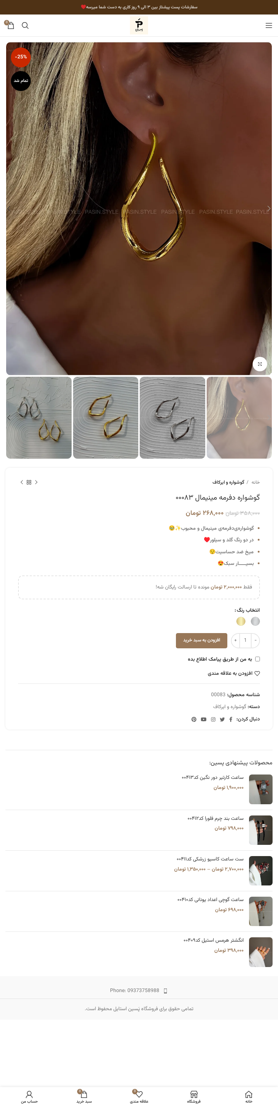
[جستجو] (25, 25)
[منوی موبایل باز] (269, 25)
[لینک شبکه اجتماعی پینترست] (194, 719)
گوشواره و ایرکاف (228, 482)
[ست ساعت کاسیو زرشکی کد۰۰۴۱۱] (261, 870)
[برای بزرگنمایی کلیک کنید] (260, 364)
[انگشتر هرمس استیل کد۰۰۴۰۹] (261, 952)
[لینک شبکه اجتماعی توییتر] (222, 719)
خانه (255, 482)
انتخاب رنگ (248, 611)
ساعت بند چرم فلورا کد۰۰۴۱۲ (216, 819)
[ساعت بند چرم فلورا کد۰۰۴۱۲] (261, 830)
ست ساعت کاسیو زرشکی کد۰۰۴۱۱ (210, 859)
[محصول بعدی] (21, 482)
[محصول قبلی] (36, 482)
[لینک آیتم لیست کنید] (139, 991)
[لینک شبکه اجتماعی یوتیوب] (204, 719)
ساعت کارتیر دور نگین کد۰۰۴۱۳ (213, 778)
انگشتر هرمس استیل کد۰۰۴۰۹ (214, 941)
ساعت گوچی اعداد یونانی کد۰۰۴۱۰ (210, 900)
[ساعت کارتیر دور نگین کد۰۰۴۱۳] (261, 789)
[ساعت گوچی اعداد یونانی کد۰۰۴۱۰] (261, 911)
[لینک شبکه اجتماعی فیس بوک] (231, 719)
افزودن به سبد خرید (201, 640)
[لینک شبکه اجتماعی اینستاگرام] (213, 719)
